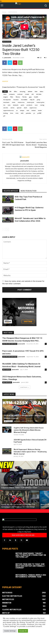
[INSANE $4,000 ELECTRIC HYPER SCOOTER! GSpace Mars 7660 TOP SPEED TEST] (24, 475)
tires (11, 113)
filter (11, 97)
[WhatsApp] (20, 62)
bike (36, 91)
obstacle (15, 105)
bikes (41, 91)
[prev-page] (3, 229)
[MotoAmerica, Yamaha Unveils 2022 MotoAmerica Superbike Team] (8, 578)
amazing (22, 91)
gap (30, 97)
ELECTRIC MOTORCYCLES (10, 344)
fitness (18, 97)
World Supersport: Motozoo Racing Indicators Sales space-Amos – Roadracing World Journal (30, 452)
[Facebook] (4, 62)
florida (24, 97)
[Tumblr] (15, 540)
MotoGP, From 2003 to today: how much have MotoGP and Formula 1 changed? (30, 566)
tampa (22, 110)
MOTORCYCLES (7, 382)
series (12, 108)
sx (17, 110)
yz (34, 113)
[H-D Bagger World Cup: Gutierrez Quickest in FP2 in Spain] (8, 210)
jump (38, 99)
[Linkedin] (10, 540)
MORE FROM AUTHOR (28, 191)
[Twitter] (10, 62)
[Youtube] (27, 540)
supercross (33, 108)
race (36, 105)
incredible (24, 99)
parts (22, 105)
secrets (5, 108)
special (19, 108)
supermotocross (8, 110)
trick (17, 113)
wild (22, 113)
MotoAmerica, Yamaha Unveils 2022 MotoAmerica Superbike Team (30, 576)
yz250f (39, 113)
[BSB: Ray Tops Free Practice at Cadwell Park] (8, 199)
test (28, 110)
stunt (25, 108)
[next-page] (7, 229)
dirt (33, 94)
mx (4, 105)
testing (5, 113)
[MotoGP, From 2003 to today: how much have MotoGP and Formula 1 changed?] (8, 567)
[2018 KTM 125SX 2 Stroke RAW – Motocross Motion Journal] (24, 411)
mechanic (6, 102)
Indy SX (32, 99)
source (5, 81)
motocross (21, 102)
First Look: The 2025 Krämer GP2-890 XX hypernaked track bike (13, 144)
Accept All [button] (23, 631)
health (36, 97)
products (29, 105)
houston (16, 99)
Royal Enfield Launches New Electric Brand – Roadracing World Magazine (36, 144)
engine (5, 97)
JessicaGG (7, 57)
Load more (23, 387)
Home (4, 12)
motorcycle (30, 102)
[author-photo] (24, 157)
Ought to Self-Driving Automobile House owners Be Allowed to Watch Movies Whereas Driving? (29, 430)
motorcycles (40, 102)
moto (13, 102)
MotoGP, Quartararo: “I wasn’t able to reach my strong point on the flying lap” (30, 555)
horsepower (7, 99)
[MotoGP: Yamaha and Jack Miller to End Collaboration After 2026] (8, 219)
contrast (19, 94)
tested (34, 110)
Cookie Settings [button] (9, 631)
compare (12, 94)
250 (10, 91)
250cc (15, 91)
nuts (9, 105)
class (4, 94)
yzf (4, 116)
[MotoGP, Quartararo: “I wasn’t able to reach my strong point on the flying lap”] (8, 556)
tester (40, 110)
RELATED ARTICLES (11, 191)
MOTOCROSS (12, 12)
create (27, 94)
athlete (30, 91)
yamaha (28, 113)
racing (42, 105)
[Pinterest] (15, 62)
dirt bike (38, 94)
